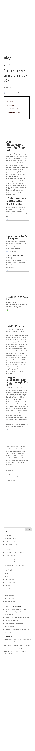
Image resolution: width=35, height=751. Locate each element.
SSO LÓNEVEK (17, 731)
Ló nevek (10, 105)
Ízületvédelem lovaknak (12, 620)
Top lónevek (11, 471)
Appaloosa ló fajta (10, 538)
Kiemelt (7, 576)
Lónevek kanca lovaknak (15, 477)
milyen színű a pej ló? (11, 559)
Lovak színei (8, 592)
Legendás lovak (9, 579)
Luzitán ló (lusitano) (11, 541)
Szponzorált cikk (10, 601)
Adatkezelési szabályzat (17, 739)
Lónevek (7, 589)
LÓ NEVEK (17, 716)
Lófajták (7, 586)
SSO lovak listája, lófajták (13, 544)
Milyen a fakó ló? (10, 556)
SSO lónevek (11, 480)
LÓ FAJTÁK (17, 713)
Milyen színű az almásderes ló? (14, 552)
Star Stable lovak (13, 112)
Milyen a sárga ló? (10, 562)
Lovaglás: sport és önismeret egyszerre (17, 617)
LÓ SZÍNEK (17, 720)
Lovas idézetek (12, 109)
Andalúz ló (8, 535)
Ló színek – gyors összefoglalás (14, 565)
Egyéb (7, 573)
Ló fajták (10, 101)
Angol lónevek (12, 474)
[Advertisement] (17, 26)
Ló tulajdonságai (10, 582)
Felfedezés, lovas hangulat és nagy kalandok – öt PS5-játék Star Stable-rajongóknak (16, 611)
